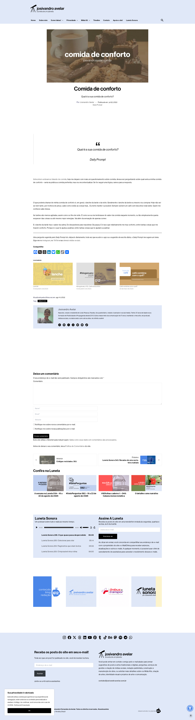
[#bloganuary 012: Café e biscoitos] (96, 274)
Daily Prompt (97, 105)
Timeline (96, 20)
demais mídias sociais (71, 240)
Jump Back (91, 527)
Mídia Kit (84, 20)
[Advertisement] (123, 8)
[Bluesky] (77, 325)
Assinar (40, 673)
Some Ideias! (56, 20)
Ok (29, 711)
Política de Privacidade (22, 705)
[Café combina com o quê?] (140, 274)
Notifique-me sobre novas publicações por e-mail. (55, 429)
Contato (106, 20)
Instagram (46, 240)
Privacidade (71, 20)
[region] (29, 702)
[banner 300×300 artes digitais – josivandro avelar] (81, 591)
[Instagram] (59, 325)
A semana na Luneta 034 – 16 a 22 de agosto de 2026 (48, 494)
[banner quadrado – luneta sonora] (146, 591)
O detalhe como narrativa (146, 493)
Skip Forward (94, 527)
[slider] (58, 527)
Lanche (35, 286)
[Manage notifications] (191, 715)
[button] (62, 20)
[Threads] (73, 325)
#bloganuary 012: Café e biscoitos (88, 286)
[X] (68, 325)
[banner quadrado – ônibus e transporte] (114, 591)
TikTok (55, 240)
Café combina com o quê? (129, 286)
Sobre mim (43, 20)
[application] (65, 527)
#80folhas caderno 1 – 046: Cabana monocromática (113, 494)
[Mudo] (81, 527)
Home (33, 20)
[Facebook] (64, 325)
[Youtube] (82, 325)
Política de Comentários (75, 446)
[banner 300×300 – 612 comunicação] (48, 591)
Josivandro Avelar (87, 102)
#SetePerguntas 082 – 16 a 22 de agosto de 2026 (81, 494)
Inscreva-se (108, 536)
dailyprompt (42, 301)
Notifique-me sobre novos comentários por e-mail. (55, 424)
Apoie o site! (118, 20)
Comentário (38, 381)
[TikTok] (86, 325)
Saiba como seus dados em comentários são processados (92, 440)
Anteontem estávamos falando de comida (50, 179)
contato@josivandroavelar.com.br (112, 681)
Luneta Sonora (132, 20)
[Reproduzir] (37, 527)
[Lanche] (53, 274)
